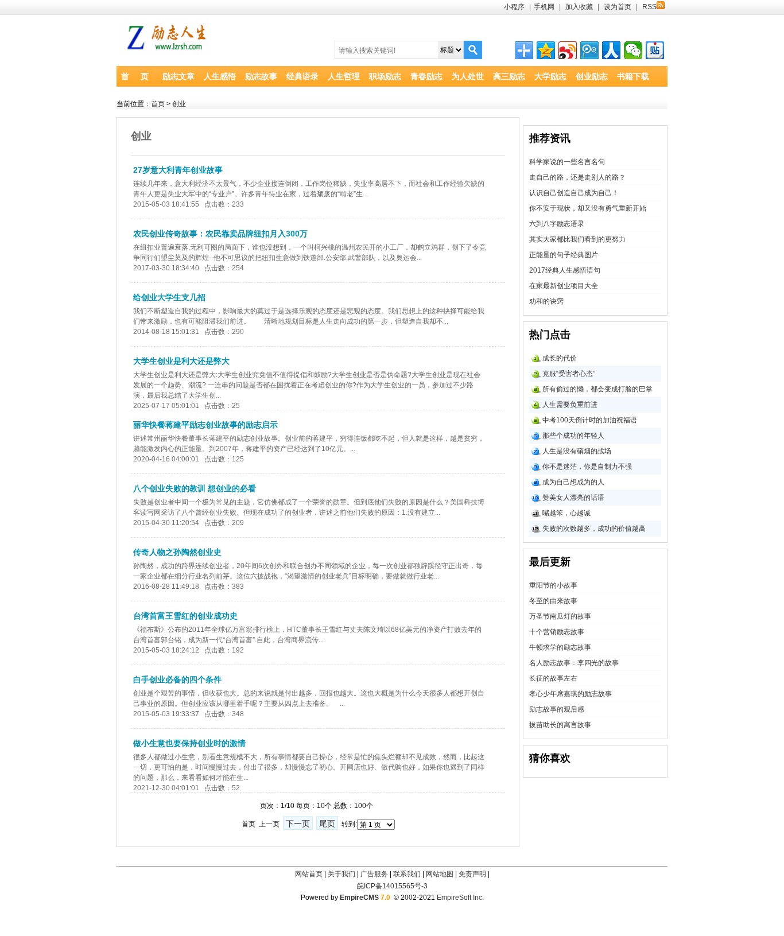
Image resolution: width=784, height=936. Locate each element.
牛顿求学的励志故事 (560, 647)
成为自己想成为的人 (573, 482)
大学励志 (550, 76)
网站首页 (309, 874)
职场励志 (385, 76)
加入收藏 (579, 7)
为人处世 (468, 76)
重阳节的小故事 (553, 585)
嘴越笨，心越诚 (566, 513)
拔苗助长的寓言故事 (560, 725)
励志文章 (178, 76)
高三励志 (509, 76)
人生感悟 (220, 76)
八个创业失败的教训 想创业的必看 (194, 488)
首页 (158, 104)
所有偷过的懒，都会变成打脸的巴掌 (597, 389)
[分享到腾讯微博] (589, 50)
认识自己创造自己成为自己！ (574, 193)
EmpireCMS (359, 898)
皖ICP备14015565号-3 (392, 886)
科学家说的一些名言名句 (567, 162)
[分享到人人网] (611, 50)
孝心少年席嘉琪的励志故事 (570, 694)
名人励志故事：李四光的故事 (574, 663)
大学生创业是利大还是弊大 (181, 361)
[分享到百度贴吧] (655, 50)
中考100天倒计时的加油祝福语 (589, 420)
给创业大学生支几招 (169, 297)
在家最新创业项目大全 (563, 286)
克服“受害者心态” (568, 374)
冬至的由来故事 (553, 601)
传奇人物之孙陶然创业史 (177, 552)
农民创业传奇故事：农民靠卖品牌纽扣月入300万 (220, 233)
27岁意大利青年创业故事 (178, 169)
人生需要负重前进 (569, 405)
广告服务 (374, 874)
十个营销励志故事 (556, 632)
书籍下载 (633, 76)
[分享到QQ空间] (546, 50)
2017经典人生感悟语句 (564, 270)
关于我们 (341, 874)
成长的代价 (559, 358)
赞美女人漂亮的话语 (573, 498)
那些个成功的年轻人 (573, 436)
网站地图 (439, 874)
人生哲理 (344, 76)
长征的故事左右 (553, 678)
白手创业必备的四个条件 (177, 679)
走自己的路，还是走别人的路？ (577, 177)
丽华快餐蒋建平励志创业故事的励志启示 (205, 424)
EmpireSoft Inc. (460, 898)
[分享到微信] (633, 50)
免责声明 (472, 874)
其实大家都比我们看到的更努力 (577, 239)
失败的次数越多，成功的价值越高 (594, 529)
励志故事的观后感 (556, 709)
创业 (179, 104)
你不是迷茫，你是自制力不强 (587, 467)
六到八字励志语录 (556, 224)
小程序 (514, 7)
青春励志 (426, 76)
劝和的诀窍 (546, 301)
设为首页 (617, 7)
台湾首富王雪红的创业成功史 (185, 615)
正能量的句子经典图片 (563, 255)
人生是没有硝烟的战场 (576, 451)
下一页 (298, 823)
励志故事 (261, 76)
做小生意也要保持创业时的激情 (189, 743)
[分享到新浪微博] (567, 50)
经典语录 (302, 76)
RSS (649, 7)
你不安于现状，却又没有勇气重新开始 (587, 208)
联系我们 (407, 874)
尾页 (327, 823)
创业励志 (592, 76)
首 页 (135, 76)
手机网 (544, 7)
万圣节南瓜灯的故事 (560, 616)
